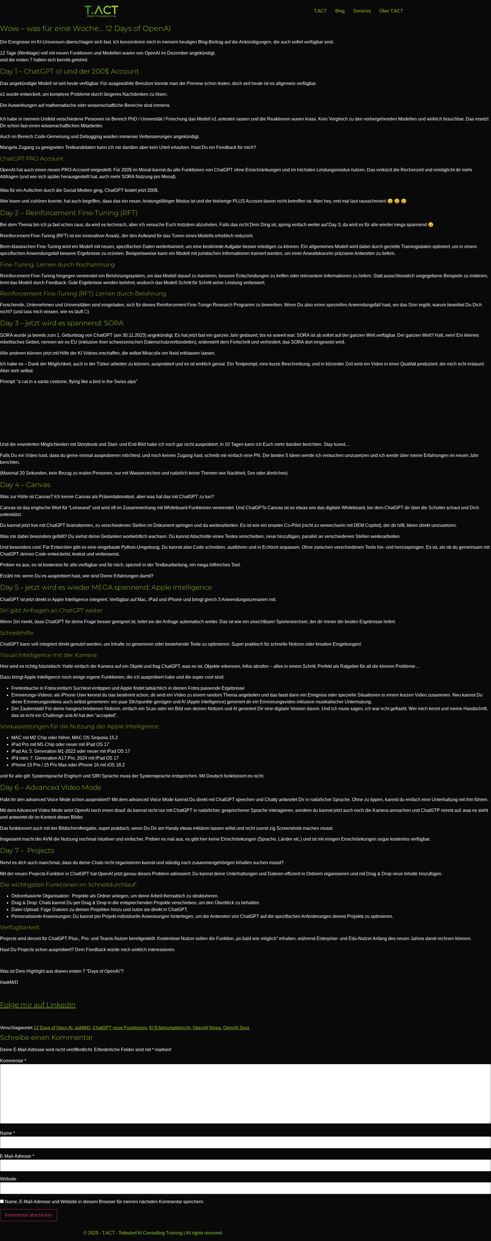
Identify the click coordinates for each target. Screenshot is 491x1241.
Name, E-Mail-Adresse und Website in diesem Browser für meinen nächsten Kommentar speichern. (104, 1202)
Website (8, 1179)
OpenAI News (207, 1027)
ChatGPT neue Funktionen (120, 1027)
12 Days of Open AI (53, 1027)
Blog (340, 11)
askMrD (82, 1027)
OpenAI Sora (236, 1027)
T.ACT (320, 11)
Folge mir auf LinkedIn (38, 1005)
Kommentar (13, 1061)
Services (362, 11)
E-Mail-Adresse (17, 1156)
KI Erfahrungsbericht (169, 1027)
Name (7, 1133)
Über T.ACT (391, 11)
